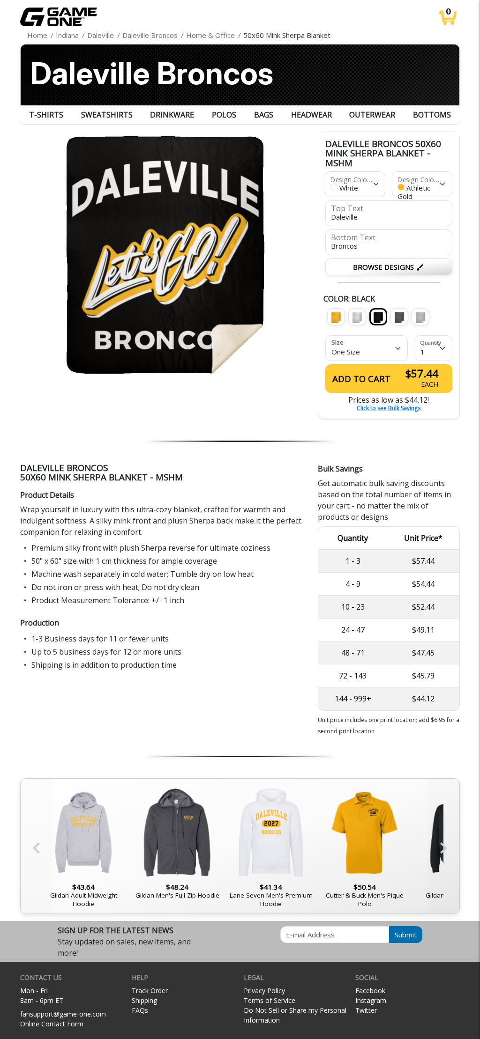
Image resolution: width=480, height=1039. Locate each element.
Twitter (366, 1010)
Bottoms (432, 115)
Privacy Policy (264, 990)
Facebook (370, 990)
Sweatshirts (107, 115)
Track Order (150, 990)
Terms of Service (269, 1000)
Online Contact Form (51, 1023)
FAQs (140, 1010)
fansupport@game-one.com (63, 1014)
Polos (224, 115)
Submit (406, 934)
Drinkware (172, 115)
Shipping (144, 1000)
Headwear (311, 115)
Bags (263, 115)
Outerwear (372, 115)
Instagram (370, 1000)
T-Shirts (46, 115)
